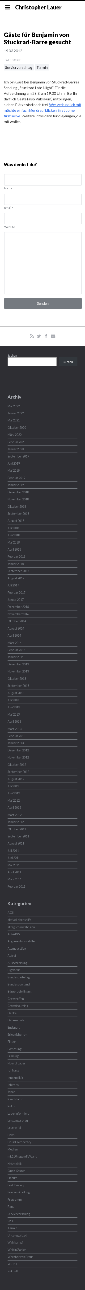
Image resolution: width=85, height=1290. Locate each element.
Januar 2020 (16, 449)
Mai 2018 (14, 542)
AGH (11, 913)
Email (8, 207)
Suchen (12, 355)
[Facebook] (46, 336)
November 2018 (18, 499)
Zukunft (13, 1271)
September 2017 (18, 571)
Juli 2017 (13, 585)
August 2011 (16, 843)
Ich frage (13, 1070)
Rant (11, 1206)
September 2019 (18, 456)
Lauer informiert (18, 1113)
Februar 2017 (16, 592)
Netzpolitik (15, 1164)
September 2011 (18, 836)
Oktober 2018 (17, 506)
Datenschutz (16, 1020)
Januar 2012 (16, 822)
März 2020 (14, 435)
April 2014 (14, 635)
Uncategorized (17, 1235)
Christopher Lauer (38, 7)
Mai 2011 (14, 865)
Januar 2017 (16, 600)
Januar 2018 (16, 564)
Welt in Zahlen (17, 1250)
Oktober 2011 (17, 829)
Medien (13, 1149)
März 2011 (14, 879)
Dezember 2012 (18, 750)
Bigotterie (14, 970)
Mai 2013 (14, 714)
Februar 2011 (16, 886)
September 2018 (18, 513)
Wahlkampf (15, 1242)
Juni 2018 (14, 535)
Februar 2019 (16, 478)
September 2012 (18, 772)
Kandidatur (15, 1099)
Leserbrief (14, 1127)
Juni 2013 (14, 707)
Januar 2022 (16, 413)
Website (9, 227)
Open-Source (16, 1171)
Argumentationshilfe (21, 941)
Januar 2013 (16, 743)
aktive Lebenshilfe (19, 920)
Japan (11, 1092)
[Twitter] (39, 336)
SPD (10, 1221)
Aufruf (12, 955)
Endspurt (14, 1027)
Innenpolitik (15, 1078)
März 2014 (14, 643)
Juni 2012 (14, 793)
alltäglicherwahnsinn (21, 927)
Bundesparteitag (19, 977)
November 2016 (18, 614)
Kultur (12, 1106)
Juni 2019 (14, 463)
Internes (13, 1085)
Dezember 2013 (18, 664)
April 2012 (14, 807)
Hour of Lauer (16, 1063)
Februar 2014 (16, 650)
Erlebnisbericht (17, 1034)
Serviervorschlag (18, 67)
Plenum (12, 1178)
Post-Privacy (16, 1185)
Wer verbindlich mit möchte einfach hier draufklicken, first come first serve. (42, 110)
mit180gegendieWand (22, 1156)
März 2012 (14, 815)
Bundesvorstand (19, 984)
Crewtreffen (16, 999)
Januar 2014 (16, 657)
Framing (13, 1056)
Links (11, 1135)
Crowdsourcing (18, 1006)
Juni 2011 (14, 858)
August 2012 (16, 779)
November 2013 (18, 671)
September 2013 (18, 686)
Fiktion (12, 1041)
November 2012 (18, 757)
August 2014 (16, 628)
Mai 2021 (14, 420)
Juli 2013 (13, 700)
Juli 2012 (13, 786)
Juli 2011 (13, 851)
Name (9, 188)
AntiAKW (14, 934)
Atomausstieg (17, 948)
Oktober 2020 (17, 427)
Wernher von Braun (21, 1257)
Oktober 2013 (17, 678)
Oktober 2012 (17, 765)
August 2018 (16, 521)
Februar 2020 (16, 442)
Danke (12, 1013)
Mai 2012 (14, 800)
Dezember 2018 (18, 492)
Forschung (14, 1049)
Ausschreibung (17, 963)
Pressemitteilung (19, 1192)
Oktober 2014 (17, 621)
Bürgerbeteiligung (19, 991)
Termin (42, 67)
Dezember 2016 (18, 607)
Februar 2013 (16, 736)
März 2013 (14, 729)
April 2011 (14, 872)
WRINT (13, 1264)
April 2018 (14, 549)
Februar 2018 (16, 556)
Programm (15, 1199)
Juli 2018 (13, 528)
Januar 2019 (16, 485)
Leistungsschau (18, 1120)
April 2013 (14, 721)
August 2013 (16, 693)
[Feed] (32, 336)
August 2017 (16, 578)
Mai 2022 (14, 406)
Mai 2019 (14, 470)
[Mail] (53, 336)
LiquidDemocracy (19, 1142)
